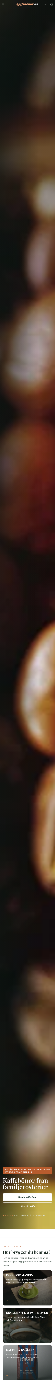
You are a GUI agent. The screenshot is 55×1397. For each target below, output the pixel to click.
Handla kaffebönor (27, 1197)
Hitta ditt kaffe (27, 1206)
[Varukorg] (52, 4)
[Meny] (3, 4)
